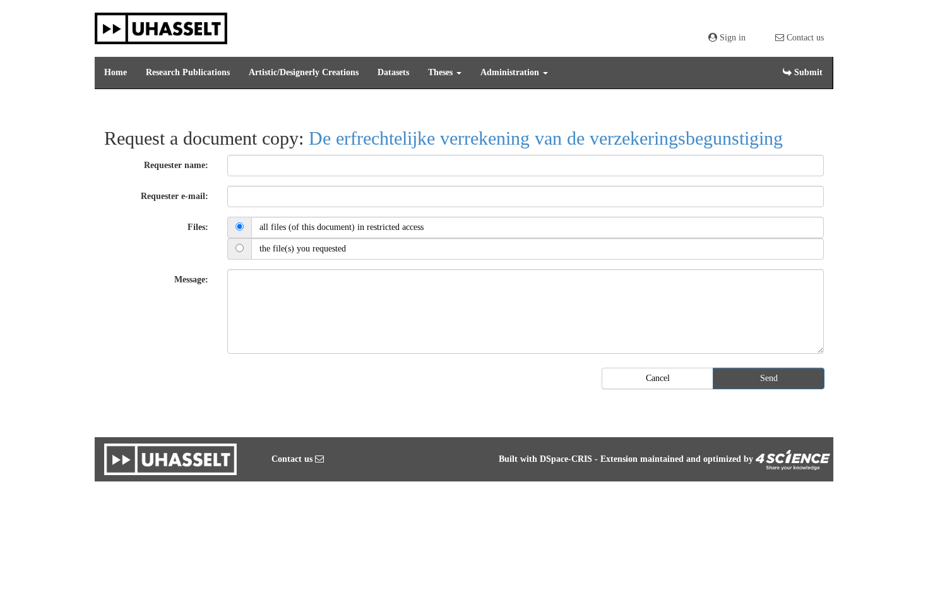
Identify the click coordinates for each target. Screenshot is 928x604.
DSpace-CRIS (566, 459)
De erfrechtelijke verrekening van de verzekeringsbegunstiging (546, 138)
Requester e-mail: (174, 196)
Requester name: (176, 165)
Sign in (731, 37)
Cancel (658, 378)
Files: (197, 227)
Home (115, 72)
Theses (441, 72)
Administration (511, 72)
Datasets (393, 72)
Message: (191, 279)
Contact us (804, 37)
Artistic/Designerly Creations (304, 72)
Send (769, 378)
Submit (807, 72)
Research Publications (188, 72)
